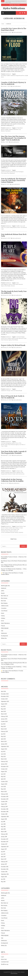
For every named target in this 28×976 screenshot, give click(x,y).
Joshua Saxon (12, 472)
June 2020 (3, 786)
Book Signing (4, 603)
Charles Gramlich (9, 527)
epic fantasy (16, 527)
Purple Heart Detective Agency (12, 444)
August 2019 (4, 804)
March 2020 (4, 791)
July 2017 (3, 851)
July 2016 (3, 879)
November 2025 (5, 696)
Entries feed (4, 959)
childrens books (4, 605)
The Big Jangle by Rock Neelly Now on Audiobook (14, 292)
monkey (9, 338)
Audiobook (8, 74)
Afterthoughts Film (5, 585)
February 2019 (4, 806)
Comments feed (4, 961)
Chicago (8, 390)
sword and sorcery (20, 473)
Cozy (21, 226)
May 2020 (3, 789)
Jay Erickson (7, 529)
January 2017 (4, 864)
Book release (4, 598)
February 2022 (4, 761)
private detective (19, 338)
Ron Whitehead (11, 173)
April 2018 (3, 829)
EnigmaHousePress (20, 75)
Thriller (5, 446)
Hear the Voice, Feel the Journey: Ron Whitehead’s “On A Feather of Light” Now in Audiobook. (13, 138)
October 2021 (4, 769)
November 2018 (4, 811)
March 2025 (4, 714)
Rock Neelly (7, 285)
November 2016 (4, 869)
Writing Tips (4, 638)
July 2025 (3, 706)
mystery (10, 284)
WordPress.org (4, 964)
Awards (3, 593)
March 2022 (4, 759)
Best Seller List (4, 595)
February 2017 (4, 861)
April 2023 (3, 739)
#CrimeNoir (3, 75)
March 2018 (3, 831)
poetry (5, 173)
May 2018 (3, 826)
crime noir (13, 390)
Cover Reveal (4, 610)
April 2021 (3, 779)
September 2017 (5, 846)
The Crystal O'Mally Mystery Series (12, 227)
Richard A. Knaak (11, 473)
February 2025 (4, 716)
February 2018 (4, 834)
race (20, 444)
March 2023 (4, 741)
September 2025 (5, 701)
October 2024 (4, 721)
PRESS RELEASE (4, 628)
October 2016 (4, 871)
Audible (8, 75)
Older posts (13, 539)
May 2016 (3, 881)
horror (2, 620)
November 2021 (4, 766)
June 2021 (3, 774)
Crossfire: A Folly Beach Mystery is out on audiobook (13, 83)
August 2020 (4, 784)
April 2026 (3, 691)
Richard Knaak (19, 390)
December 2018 (4, 809)
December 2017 (4, 839)
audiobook (12, 75)
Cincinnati (18, 336)
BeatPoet (8, 171)
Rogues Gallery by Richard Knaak (13, 345)
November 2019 (4, 799)
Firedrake (7, 472)
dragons (18, 470)
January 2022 (4, 764)
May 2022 (3, 756)
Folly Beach (7, 131)
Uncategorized (4, 635)
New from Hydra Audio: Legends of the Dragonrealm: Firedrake (13, 452)
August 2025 (4, 703)
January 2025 (4, 719)
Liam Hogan (13, 529)
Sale (2, 630)
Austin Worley (19, 526)
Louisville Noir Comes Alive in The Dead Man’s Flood (13, 29)
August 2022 (4, 749)
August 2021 (4, 771)
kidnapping (8, 443)
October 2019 (4, 801)
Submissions (4, 633)
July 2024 (3, 724)
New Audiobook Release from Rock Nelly (13, 235)
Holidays (3, 618)
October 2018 (4, 814)
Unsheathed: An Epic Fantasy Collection (14, 532)
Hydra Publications (14, 8)
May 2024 (3, 726)
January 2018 (4, 836)
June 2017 (3, 854)
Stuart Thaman (9, 530)
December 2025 (5, 693)
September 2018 (5, 816)
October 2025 (4, 698)
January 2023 (4, 744)
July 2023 (3, 734)
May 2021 (3, 776)
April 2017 (3, 856)
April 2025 (3, 711)
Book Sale (3, 600)
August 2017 (4, 849)
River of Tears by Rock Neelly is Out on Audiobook (12, 397)
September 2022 (5, 746)
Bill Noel (16, 129)
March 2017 (3, 859)
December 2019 (4, 796)
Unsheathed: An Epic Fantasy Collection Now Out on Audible (12, 480)
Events (2, 613)
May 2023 (3, 736)
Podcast (3, 625)
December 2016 (4, 866)
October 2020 (4, 781)
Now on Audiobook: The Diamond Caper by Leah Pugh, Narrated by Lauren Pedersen (13, 180)
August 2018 (4, 819)
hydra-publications (17, 32)
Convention (3, 608)
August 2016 (4, 876)
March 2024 (4, 729)
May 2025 (3, 709)
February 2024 (4, 731)
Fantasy (3, 615)
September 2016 (5, 874)
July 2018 (3, 821)
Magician (6, 284)
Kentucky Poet (14, 171)
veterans (13, 285)
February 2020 (4, 794)
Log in (2, 956)
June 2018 (3, 824)
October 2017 (4, 844)
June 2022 (3, 754)
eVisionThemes (14, 973)
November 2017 (4, 841)
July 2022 (3, 751)
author (2, 590)
